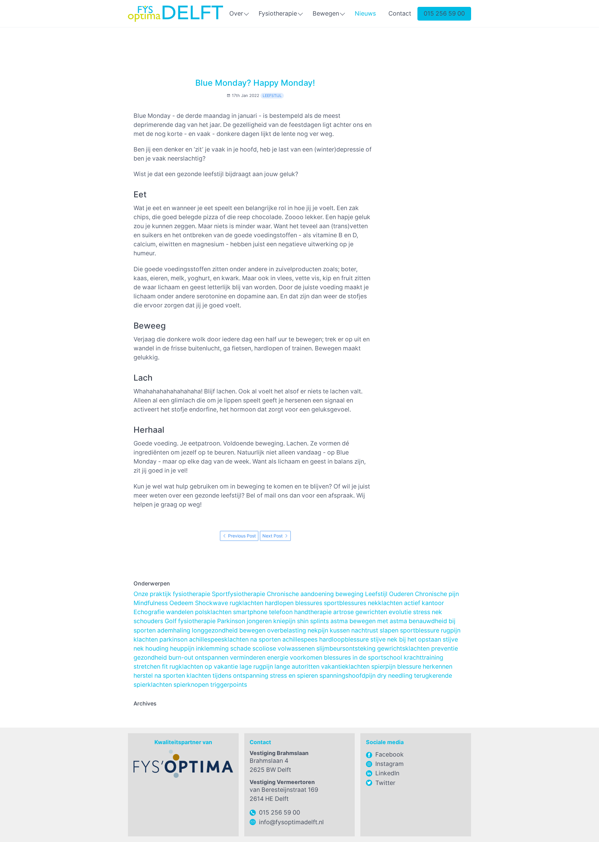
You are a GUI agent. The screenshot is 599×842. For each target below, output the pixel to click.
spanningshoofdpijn (347, 675)
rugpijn (450, 630)
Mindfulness (151, 603)
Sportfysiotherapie (238, 594)
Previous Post (241, 535)
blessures (308, 603)
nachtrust (364, 630)
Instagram (389, 763)
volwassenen (296, 648)
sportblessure (419, 630)
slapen (389, 630)
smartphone (250, 612)
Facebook (389, 754)
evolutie (400, 612)
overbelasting (286, 630)
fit (165, 666)
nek (437, 612)
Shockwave (211, 603)
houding (156, 648)
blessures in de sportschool (363, 657)
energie (277, 657)
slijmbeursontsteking (346, 648)
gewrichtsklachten (403, 648)
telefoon (281, 612)
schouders (148, 621)
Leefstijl (272, 95)
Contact (399, 13)
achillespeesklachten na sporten (235, 639)
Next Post (273, 535)
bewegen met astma (378, 621)
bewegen (252, 630)
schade (240, 648)
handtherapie (313, 612)
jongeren (259, 621)
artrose (343, 612)
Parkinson (231, 621)
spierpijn (383, 666)
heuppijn (182, 648)
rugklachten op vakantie (203, 666)
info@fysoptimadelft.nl (291, 822)
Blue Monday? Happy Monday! (255, 83)
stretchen (147, 666)
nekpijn (318, 630)
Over (236, 13)
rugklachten (246, 603)
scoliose (264, 648)
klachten (146, 639)
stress (421, 612)
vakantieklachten (345, 666)
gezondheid (150, 657)
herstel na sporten (159, 675)
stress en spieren (294, 675)
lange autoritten (297, 666)
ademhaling (173, 630)
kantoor (433, 603)
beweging (349, 594)
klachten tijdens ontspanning (227, 675)
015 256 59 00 (444, 13)
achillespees (300, 639)
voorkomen (306, 657)
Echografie (149, 612)
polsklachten (213, 612)
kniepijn (284, 621)
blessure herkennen (424, 666)
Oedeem (181, 603)
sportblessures (345, 603)
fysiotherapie (191, 594)
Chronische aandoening (300, 594)
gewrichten (371, 612)
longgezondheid (215, 630)
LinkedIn (387, 773)
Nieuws (365, 13)
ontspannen (211, 657)
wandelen (179, 612)
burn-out (180, 657)
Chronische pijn (437, 594)
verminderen (247, 657)
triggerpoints (228, 684)
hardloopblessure (344, 639)
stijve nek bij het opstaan (405, 639)
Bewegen (326, 13)
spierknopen (191, 684)
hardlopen (279, 603)
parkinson (173, 639)
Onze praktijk (152, 594)
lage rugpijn (256, 666)
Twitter (385, 783)
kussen (340, 630)
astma (339, 621)
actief (412, 603)
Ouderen (401, 594)
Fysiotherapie (278, 13)
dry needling (394, 675)
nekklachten (385, 603)
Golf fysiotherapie (190, 621)
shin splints (313, 621)
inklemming (212, 648)
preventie (444, 648)
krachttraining (423, 657)
